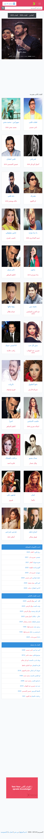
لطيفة (31, 527)
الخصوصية (4, 791)
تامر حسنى (28, 537)
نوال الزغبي (30, 560)
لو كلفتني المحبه (35, 635)
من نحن (16, 791)
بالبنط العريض (35, 650)
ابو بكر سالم (25, 620)
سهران (38, 532)
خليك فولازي (36, 537)
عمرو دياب (32, 517)
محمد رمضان (27, 581)
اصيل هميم (28, 576)
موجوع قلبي (36, 614)
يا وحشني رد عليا (35, 591)
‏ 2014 (23, 614)
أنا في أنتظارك (35, 547)
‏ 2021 (27, 517)
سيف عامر (28, 614)
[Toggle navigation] (39, 4)
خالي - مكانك (36, 576)
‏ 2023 (28, 511)
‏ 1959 (25, 586)
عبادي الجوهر (25, 630)
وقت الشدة (36, 565)
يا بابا (38, 596)
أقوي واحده (36, 527)
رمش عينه (36, 586)
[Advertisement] (21, 36)
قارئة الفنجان (36, 625)
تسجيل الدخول (8, 4)
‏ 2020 (27, 527)
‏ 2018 (19, 630)
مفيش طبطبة (36, 581)
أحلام (32, 511)
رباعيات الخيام (35, 656)
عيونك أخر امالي (35, 630)
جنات (29, 547)
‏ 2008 (24, 609)
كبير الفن (37, 542)
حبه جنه (37, 645)
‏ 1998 (21, 635)
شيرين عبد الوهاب (29, 645)
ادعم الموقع (23, 791)
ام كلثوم (28, 656)
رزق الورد (37, 511)
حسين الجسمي (26, 650)
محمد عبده (26, 635)
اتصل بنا (10, 791)
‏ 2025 (25, 560)
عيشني (38, 517)
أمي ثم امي (36, 609)
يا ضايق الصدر (35, 640)
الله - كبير (37, 560)
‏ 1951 (24, 656)
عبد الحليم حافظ (27, 625)
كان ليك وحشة (35, 571)
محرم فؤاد (30, 586)
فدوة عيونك (36, 522)
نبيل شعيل (31, 542)
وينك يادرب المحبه (34, 620)
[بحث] (3, 8)
